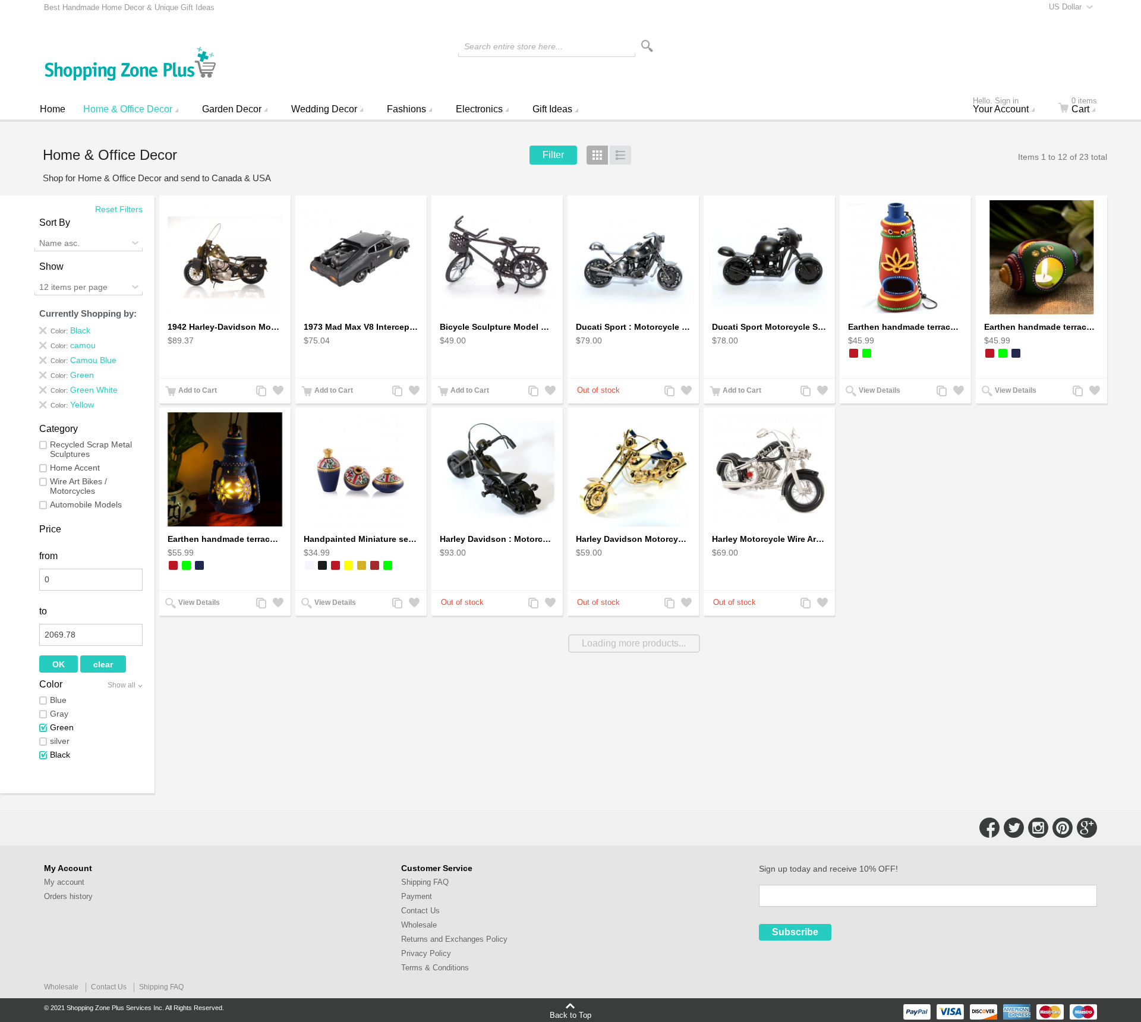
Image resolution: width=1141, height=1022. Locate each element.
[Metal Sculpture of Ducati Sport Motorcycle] (633, 257)
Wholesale (419, 924)
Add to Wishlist (277, 391)
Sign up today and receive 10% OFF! (828, 868)
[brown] (374, 565)
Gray (59, 713)
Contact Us (420, 910)
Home (52, 109)
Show (51, 266)
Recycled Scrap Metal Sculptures (91, 449)
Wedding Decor (324, 109)
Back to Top (570, 1015)
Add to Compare (260, 391)
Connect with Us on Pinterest (1062, 828)
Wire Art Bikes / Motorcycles (78, 486)
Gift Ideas (552, 109)
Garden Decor (231, 109)
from (48, 556)
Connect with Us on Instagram (1038, 828)
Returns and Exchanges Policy (454, 939)
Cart (1084, 106)
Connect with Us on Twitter (1014, 828)
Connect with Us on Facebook (989, 828)
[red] (853, 353)
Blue (58, 700)
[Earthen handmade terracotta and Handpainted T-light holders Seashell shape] (1041, 257)
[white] (309, 565)
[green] (866, 353)
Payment (416, 896)
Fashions (406, 109)
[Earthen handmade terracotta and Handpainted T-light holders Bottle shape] (905, 257)
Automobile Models (86, 504)
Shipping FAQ (425, 882)
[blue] (1016, 353)
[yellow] (348, 565)
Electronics (479, 109)
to (43, 611)
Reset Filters (119, 209)
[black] (322, 565)
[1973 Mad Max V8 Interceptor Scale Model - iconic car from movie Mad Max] (361, 257)
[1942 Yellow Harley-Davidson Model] (225, 257)
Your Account (1001, 106)
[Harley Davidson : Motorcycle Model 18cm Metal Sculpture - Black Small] (497, 469)
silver (60, 741)
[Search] (647, 46)
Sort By (54, 222)
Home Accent (75, 467)
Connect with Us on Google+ (1087, 828)
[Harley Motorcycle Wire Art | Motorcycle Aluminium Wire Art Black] (769, 469)
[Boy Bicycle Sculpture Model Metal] (497, 257)
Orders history (68, 896)
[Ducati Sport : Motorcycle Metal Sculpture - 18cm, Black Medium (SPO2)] (769, 257)
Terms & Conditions (435, 967)
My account (64, 882)
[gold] (361, 565)
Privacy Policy (426, 953)
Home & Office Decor (127, 109)
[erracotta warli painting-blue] (361, 469)
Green (62, 727)
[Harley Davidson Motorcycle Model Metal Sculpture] (633, 469)
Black (60, 754)
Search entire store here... (513, 46)
